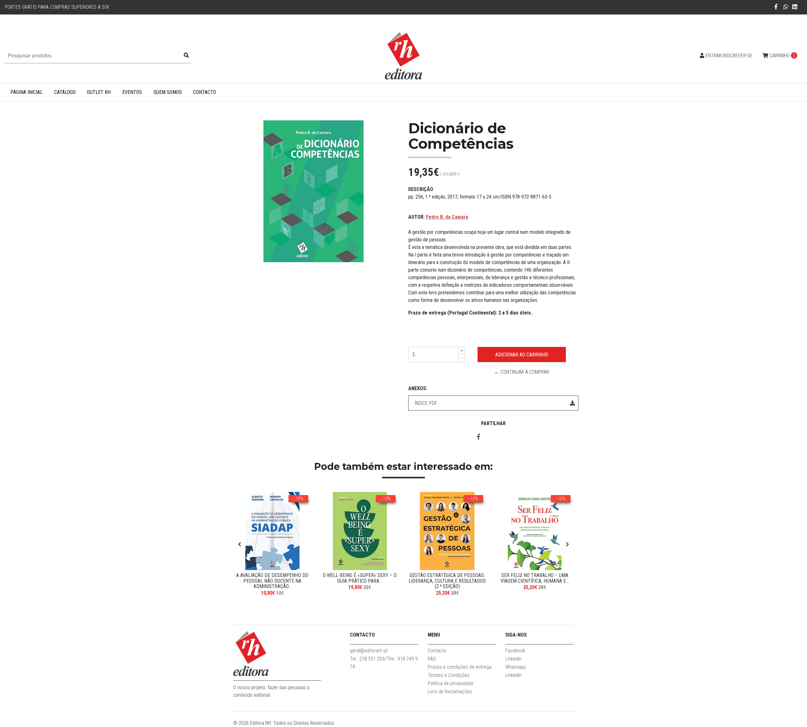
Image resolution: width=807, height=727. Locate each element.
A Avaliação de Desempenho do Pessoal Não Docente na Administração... (272, 580)
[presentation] (239, 544)
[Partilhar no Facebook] (478, 437)
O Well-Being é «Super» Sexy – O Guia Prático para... (360, 578)
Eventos (132, 92)
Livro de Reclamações (450, 692)
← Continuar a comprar (521, 372)
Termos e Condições (449, 675)
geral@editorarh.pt (369, 651)
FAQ (432, 659)
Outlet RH (99, 92)
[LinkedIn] (794, 6)
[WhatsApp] (786, 6)
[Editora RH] (403, 55)
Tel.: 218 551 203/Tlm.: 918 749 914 (384, 662)
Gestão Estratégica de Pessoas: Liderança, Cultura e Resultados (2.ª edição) (447, 580)
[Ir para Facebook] (776, 6)
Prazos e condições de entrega (459, 667)
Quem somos (168, 92)
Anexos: (417, 388)
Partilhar (493, 423)
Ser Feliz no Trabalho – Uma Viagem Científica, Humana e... (535, 578)
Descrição (420, 189)
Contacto (204, 92)
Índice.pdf (426, 403)
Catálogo (65, 92)
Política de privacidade (450, 683)
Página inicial (26, 92)
